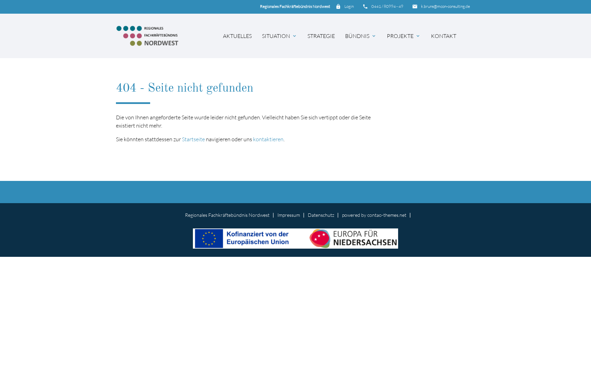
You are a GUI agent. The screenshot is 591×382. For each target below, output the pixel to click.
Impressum (288, 215)
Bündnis (361, 35)
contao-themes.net (386, 215)
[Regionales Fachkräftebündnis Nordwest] (147, 36)
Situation (279, 35)
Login (349, 6)
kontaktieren (268, 139)
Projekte (404, 35)
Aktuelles (237, 35)
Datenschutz (321, 215)
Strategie (321, 35)
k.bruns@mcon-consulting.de (445, 6)
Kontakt (443, 35)
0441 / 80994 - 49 (387, 6)
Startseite (193, 139)
